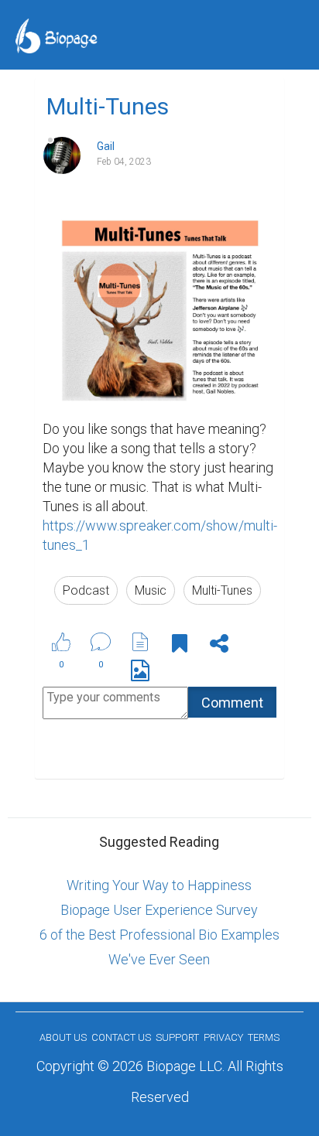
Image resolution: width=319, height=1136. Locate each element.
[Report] (140, 642)
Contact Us (121, 1037)
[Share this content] (219, 646)
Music (150, 590)
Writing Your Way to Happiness (159, 885)
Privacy (223, 1037)
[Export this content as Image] (140, 673)
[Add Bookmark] (179, 646)
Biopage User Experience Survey (159, 910)
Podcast (86, 590)
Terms (264, 1037)
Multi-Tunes (222, 590)
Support (177, 1037)
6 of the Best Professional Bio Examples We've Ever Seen (159, 946)
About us (63, 1037)
